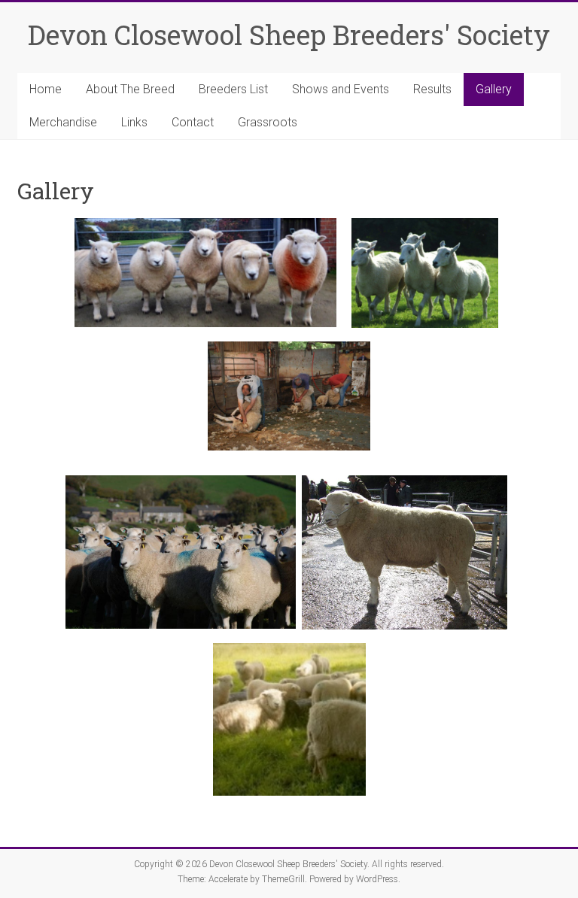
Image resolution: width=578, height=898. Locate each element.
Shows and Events (340, 89)
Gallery (494, 89)
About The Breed (130, 89)
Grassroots (267, 122)
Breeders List (233, 89)
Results (432, 89)
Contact (193, 122)
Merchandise (63, 122)
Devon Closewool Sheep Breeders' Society (289, 35)
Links (134, 122)
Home (45, 89)
